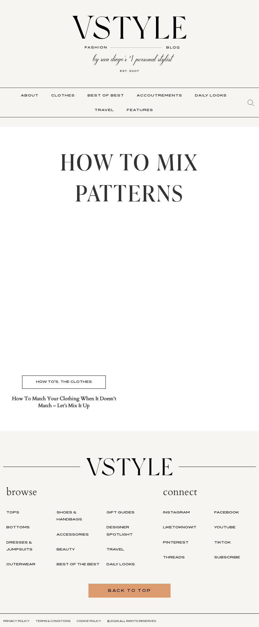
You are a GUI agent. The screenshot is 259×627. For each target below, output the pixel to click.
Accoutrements (159, 95)
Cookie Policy (89, 621)
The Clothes (76, 381)
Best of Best (105, 95)
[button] (251, 103)
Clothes (63, 95)
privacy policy (16, 621)
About (30, 95)
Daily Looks (211, 95)
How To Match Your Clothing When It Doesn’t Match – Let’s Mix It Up (64, 402)
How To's (47, 381)
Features (140, 110)
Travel (104, 110)
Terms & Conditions (53, 621)
